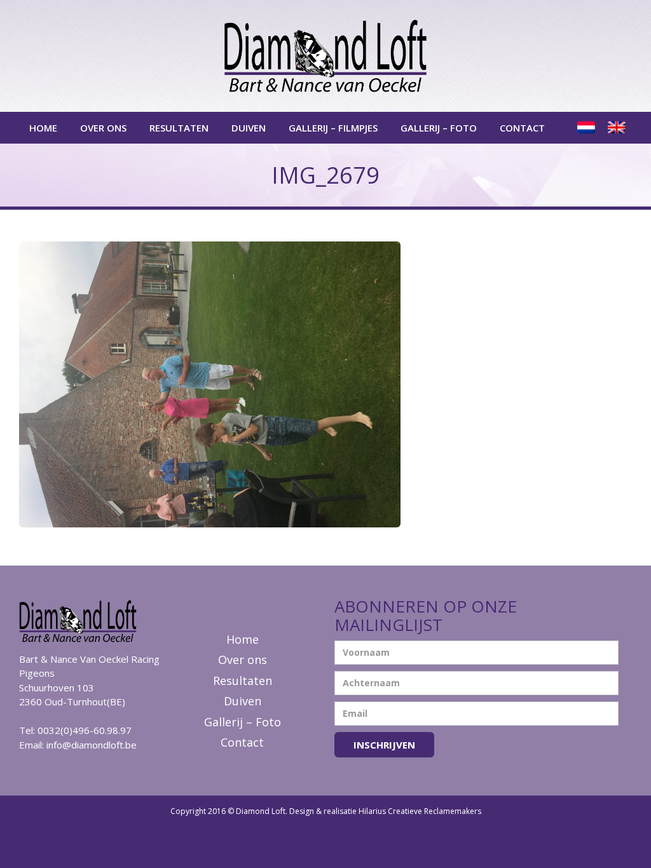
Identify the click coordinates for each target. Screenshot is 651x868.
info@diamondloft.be (91, 744)
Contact (522, 127)
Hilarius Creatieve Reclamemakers (420, 811)
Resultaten (179, 127)
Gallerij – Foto (439, 127)
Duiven (248, 127)
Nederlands (587, 128)
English (618, 128)
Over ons (103, 127)
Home (43, 127)
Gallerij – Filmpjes (333, 127)
